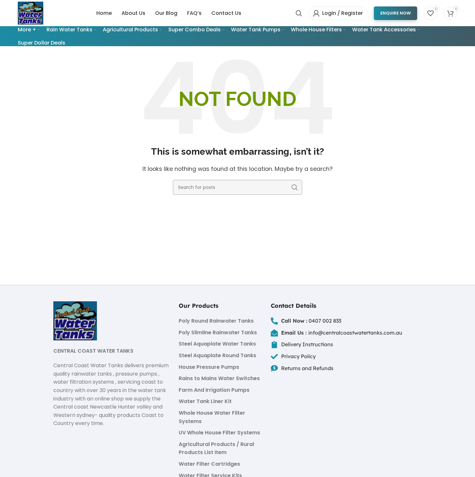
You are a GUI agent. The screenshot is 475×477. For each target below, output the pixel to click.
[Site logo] (30, 12)
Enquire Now (395, 13)
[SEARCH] (294, 187)
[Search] (298, 13)
